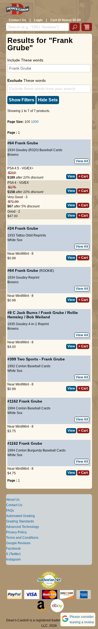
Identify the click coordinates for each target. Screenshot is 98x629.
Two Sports (27, 359)
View (71, 176)
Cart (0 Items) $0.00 (65, 20)
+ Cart (83, 176)
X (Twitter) (13, 554)
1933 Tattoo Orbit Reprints (26, 235)
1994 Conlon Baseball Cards (28, 408)
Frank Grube (26, 143)
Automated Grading (20, 516)
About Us (13, 500)
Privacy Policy (16, 532)
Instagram (13, 559)
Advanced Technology (22, 527)
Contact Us (17, 20)
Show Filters (21, 100)
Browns (13, 155)
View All (82, 161)
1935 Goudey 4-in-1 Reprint (28, 324)
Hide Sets (48, 100)
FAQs (10, 510)
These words (26, 80)
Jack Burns (27, 312)
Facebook (13, 548)
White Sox (14, 240)
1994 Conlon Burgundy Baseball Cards (36, 450)
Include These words (25, 60)
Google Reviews (18, 543)
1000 (35, 122)
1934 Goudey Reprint (23, 277)
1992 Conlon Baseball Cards (28, 366)
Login (38, 20)
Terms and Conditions (22, 538)
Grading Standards (20, 521)
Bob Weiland (38, 317)
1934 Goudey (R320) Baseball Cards (34, 150)
